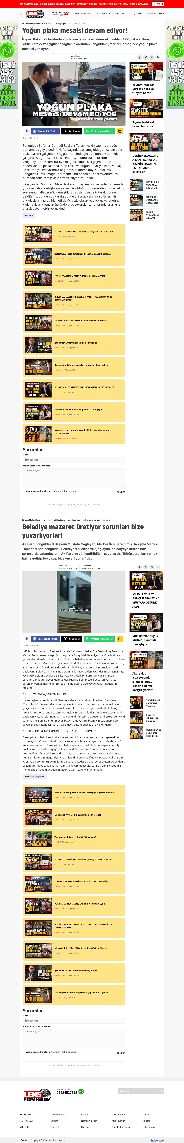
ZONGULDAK (26, 4)
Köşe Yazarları (57, 1114)
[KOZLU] (146, 108)
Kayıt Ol (54, 1120)
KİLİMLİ (60, 4)
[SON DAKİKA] (146, 659)
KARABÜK (143, 4)
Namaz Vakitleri (89, 1120)
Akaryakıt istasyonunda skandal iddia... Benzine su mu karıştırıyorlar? (142, 682)
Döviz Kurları (118, 1114)
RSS (25, 1140)
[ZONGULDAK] (146, 70)
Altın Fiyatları (118, 1120)
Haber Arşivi (148, 1127)
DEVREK (93, 4)
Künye (145, 1114)
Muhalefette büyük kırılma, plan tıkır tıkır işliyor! (145, 640)
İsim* (25, 454)
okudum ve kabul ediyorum (51, 491)
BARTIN (117, 4)
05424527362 (67, 1093)
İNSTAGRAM (26, 1120)
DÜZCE (133, 4)
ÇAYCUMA (70, 4)
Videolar (47, 520)
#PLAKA (29, 215)
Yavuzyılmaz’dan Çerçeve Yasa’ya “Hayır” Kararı (143, 89)
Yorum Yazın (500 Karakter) (36, 465)
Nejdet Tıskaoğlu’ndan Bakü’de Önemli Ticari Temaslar (153, 215)
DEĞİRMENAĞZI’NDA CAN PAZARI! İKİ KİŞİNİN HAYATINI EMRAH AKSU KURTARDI (145, 164)
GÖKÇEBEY (82, 4)
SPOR (110, 4)
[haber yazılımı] (157, 1140)
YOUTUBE (25, 1127)
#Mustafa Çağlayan (34, 776)
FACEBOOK (25, 1114)
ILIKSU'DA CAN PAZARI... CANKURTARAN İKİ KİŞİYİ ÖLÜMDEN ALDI (153, 200)
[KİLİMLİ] (146, 580)
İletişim (146, 1120)
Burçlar (84, 1114)
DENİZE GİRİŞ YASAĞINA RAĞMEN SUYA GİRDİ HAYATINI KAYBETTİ (153, 185)
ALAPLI (102, 4)
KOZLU (51, 4)
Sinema (85, 1127)
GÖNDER (121, 492)
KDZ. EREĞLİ (40, 4)
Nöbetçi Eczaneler (121, 1127)
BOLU (125, 4)
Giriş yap (54, 1127)
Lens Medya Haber (32, 23)
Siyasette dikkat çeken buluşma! (152, 717)
